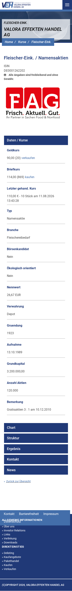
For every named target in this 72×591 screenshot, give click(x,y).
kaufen (29, 177)
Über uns (8, 526)
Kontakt (9, 514)
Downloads (9, 542)
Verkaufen (9, 569)
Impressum (51, 514)
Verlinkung (9, 538)
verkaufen (28, 158)
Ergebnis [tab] (13, 449)
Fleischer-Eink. (41, 42)
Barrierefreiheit (29, 514)
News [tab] (11, 470)
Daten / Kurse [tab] (17, 140)
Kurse (22, 42)
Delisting (8, 553)
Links (6, 534)
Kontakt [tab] (13, 459)
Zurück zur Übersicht (17, 481)
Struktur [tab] (13, 438)
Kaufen (7, 565)
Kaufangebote (11, 557)
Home (9, 42)
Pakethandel (10, 561)
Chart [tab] (11, 428)
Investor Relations (13, 530)
